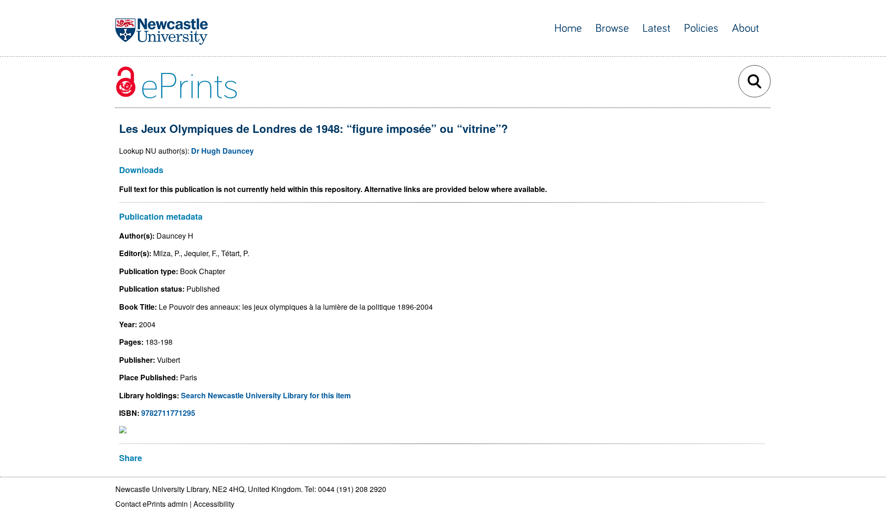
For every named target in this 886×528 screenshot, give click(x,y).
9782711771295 (168, 413)
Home (568, 28)
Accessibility (213, 503)
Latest (656, 28)
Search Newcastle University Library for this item (266, 395)
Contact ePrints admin (151, 503)
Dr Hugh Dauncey (222, 150)
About (745, 28)
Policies (701, 28)
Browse (612, 28)
